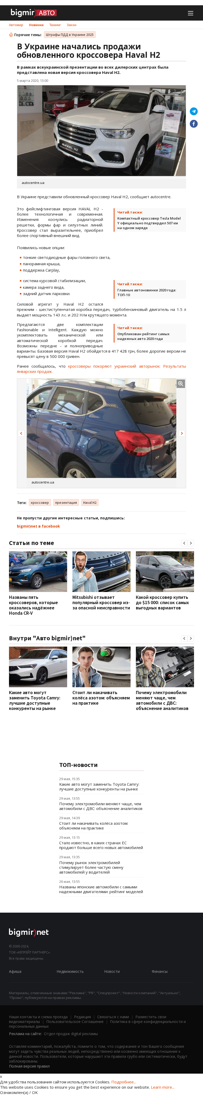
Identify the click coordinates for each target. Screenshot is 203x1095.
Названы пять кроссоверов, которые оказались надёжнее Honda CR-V (33, 605)
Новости (112, 971)
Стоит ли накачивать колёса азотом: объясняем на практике (101, 697)
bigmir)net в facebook (38, 526)
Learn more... (162, 1087)
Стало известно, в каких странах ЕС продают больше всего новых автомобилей (101, 845)
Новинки (36, 24)
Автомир (16, 24)
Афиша (15, 971)
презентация (66, 502)
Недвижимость (70, 971)
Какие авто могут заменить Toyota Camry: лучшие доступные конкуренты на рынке (34, 700)
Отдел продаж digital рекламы (71, 1033)
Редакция (82, 1016)
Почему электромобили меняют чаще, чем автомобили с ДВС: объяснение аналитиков (162, 700)
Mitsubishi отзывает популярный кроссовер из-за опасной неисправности (101, 602)
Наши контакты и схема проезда (38, 1016)
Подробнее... (123, 1081)
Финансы (160, 971)
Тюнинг (55, 24)
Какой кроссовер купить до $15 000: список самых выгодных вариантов (162, 602)
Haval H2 (89, 502)
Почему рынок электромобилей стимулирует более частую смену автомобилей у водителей (91, 867)
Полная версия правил (29, 1066)
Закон (71, 24)
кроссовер (40, 502)
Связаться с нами (113, 1016)
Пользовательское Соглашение (75, 1021)
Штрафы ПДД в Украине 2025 (70, 34)
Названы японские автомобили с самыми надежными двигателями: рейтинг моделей (101, 889)
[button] (21, 433)
